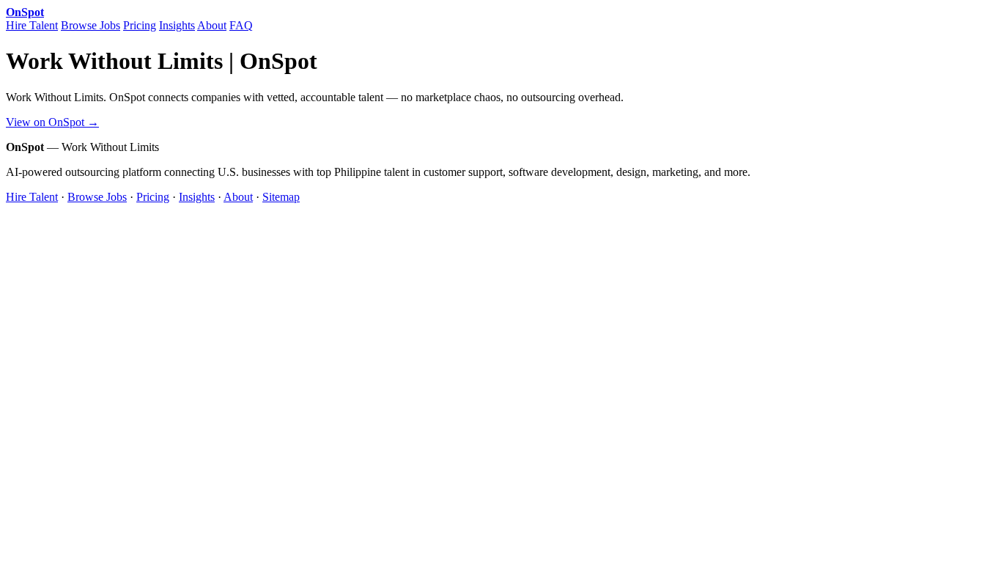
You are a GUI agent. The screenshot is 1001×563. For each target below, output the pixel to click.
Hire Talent (32, 25)
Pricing (139, 25)
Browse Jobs (90, 25)
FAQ (241, 25)
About (211, 25)
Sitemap (281, 197)
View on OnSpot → (52, 122)
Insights (177, 25)
